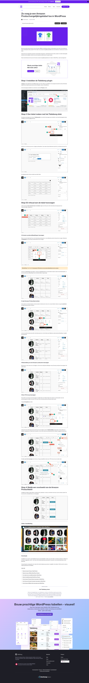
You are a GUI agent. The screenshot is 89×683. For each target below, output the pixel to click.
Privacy (40, 669)
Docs (47, 659)
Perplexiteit (64, 23)
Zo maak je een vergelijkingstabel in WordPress (32, 575)
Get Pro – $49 (65, 6)
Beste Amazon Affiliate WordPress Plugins (31, 573)
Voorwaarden (35, 669)
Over (47, 664)
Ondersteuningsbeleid (44, 671)
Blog (47, 657)
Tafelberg (23, 83)
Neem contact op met (50, 661)
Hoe (22, 10)
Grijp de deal (58, 1)
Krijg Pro (37, 71)
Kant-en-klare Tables (64, 659)
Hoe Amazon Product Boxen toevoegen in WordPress (33, 579)
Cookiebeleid (53, 669)
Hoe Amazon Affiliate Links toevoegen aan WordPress (33, 583)
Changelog (48, 662)
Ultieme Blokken (32, 663)
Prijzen (62, 657)
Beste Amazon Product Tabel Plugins (30, 571)
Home (45, 6)
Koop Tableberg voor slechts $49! (44, 614)
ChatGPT (57, 23)
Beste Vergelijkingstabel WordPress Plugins (31, 577)
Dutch (64, 661)
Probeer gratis (30, 71)
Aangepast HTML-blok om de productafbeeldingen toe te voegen (45, 268)
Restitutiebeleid (46, 669)
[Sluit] (88, 1)
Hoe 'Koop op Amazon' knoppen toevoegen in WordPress (34, 581)
